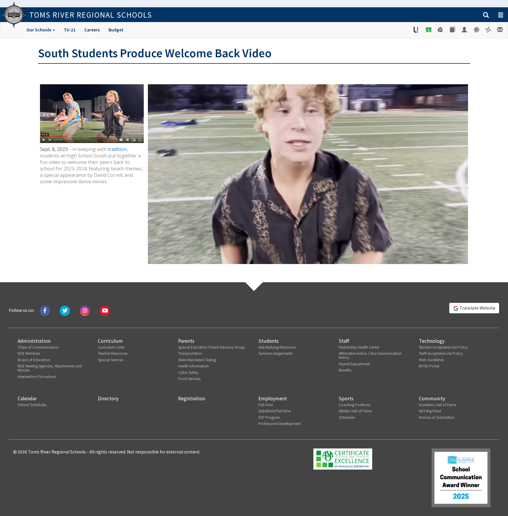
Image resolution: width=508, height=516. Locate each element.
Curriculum (110, 340)
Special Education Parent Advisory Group (211, 346)
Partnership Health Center (359, 346)
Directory (108, 398)
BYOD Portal (429, 365)
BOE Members (29, 353)
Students (268, 340)
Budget (115, 30)
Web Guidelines (431, 359)
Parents (186, 340)
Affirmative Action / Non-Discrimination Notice (370, 355)
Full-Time (265, 404)
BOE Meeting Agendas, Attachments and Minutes (50, 367)
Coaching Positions (354, 404)
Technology (431, 340)
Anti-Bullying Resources (277, 346)
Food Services (189, 378)
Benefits (345, 369)
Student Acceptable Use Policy (443, 346)
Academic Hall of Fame (437, 404)
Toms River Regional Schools (90, 14)
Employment (272, 398)
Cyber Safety (188, 372)
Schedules (347, 417)
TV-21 (70, 30)
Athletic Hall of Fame (355, 410)
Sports (346, 398)
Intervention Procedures (37, 376)
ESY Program (269, 417)
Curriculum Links (111, 346)
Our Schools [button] (39, 30)
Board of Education (34, 359)
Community (432, 398)
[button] (486, 15)
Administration (34, 340)
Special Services (110, 359)
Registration (191, 398)
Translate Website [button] (477, 308)
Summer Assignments (275, 353)
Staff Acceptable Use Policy (441, 353)
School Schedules (32, 404)
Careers (92, 30)
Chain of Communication (38, 346)
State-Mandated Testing (197, 359)
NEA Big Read (430, 410)
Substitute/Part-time (274, 410)
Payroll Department (354, 363)
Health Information (193, 365)
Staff (344, 340)
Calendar (27, 398)
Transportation (190, 353)
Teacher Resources (112, 353)
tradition (117, 149)
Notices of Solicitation (436, 417)
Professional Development (279, 423)
